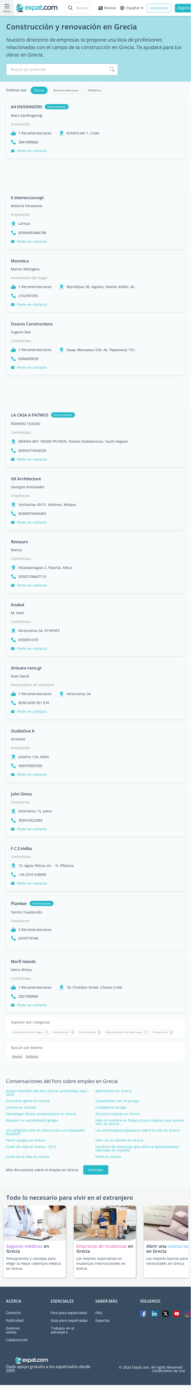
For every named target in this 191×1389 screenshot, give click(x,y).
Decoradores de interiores (32, 684)
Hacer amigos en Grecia (25, 1140)
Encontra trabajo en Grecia (117, 1114)
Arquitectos (20, 124)
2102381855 (28, 296)
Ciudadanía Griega (110, 1107)
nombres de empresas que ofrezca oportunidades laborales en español (137, 1148)
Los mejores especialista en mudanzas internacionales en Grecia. (101, 1263)
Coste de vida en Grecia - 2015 (31, 1146)
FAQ (98, 1312)
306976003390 (30, 766)
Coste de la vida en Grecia (27, 1156)
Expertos (102, 1320)
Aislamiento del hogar (29, 277)
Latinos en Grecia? (21, 1107)
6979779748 (28, 938)
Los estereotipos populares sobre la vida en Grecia (137, 1130)
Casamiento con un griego (117, 1101)
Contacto (13, 1312)
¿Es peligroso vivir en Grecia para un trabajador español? (45, 1132)
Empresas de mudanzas (102, 1246)
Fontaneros (20, 802)
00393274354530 (32, 450)
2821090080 (28, 996)
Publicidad (15, 1320)
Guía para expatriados (69, 1320)
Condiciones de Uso (168, 1371)
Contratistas (21, 340)
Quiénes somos (13, 1330)
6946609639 (28, 359)
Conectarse (159, 7)
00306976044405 (32, 513)
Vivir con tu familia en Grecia (119, 1140)
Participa (95, 1169)
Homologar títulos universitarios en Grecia (41, 1114)
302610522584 (30, 820)
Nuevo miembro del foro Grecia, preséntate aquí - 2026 (47, 1092)
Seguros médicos (24, 1246)
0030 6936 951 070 (33, 703)
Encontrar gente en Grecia (28, 1101)
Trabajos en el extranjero (62, 1330)
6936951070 (28, 640)
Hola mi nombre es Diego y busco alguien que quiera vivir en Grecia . (139, 1122)
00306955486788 (32, 233)
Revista (110, 7)
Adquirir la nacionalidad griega (32, 1120)
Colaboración (17, 1339)
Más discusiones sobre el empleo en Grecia (42, 1170)
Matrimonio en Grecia (113, 1091)
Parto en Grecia (108, 1156)
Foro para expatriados (69, 1312)
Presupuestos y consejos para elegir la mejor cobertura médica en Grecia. (33, 1263)
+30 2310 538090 (32, 874)
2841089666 (28, 142)
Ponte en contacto (32, 150)
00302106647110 (32, 576)
